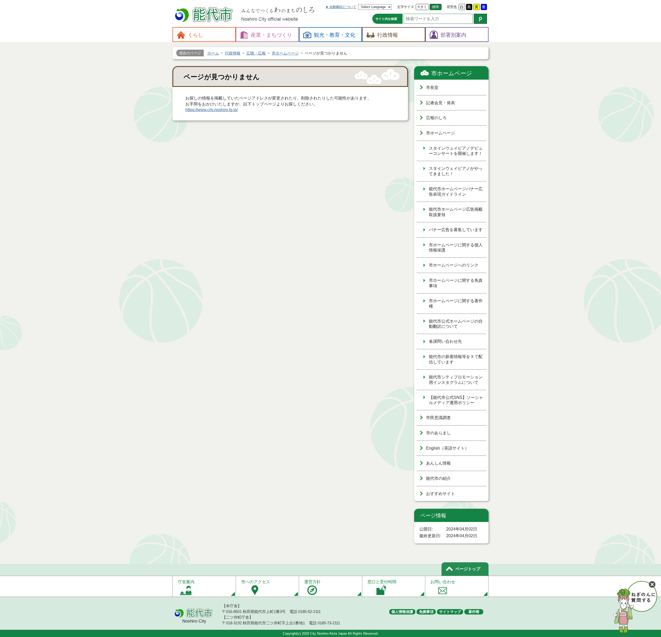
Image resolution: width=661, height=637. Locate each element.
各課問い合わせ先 (445, 341)
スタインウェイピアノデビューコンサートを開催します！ (456, 151)
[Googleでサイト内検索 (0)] (480, 19)
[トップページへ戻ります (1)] (204, 15)
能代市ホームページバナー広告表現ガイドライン (456, 191)
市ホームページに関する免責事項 (456, 283)
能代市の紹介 (438, 478)
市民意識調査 (438, 417)
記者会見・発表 (440, 103)
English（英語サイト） (447, 448)
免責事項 (426, 612)
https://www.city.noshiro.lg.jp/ (211, 110)
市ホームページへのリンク (453, 265)
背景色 (452, 7)
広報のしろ (436, 118)
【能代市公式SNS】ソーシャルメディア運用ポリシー (456, 400)
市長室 (432, 87)
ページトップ (467, 569)
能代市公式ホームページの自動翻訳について (456, 324)
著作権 (473, 612)
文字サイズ (405, 7)
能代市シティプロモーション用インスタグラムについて (456, 380)
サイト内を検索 (386, 19)
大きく (422, 7)
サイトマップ (450, 612)
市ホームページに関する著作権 (456, 303)
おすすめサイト (440, 493)
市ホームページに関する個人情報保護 (456, 248)
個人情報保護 (402, 612)
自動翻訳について (342, 7)
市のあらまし (438, 433)
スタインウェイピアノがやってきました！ (456, 171)
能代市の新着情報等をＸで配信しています (456, 359)
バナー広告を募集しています (456, 230)
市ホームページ (451, 73)
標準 (435, 7)
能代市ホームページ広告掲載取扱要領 (456, 212)
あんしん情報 (438, 463)
